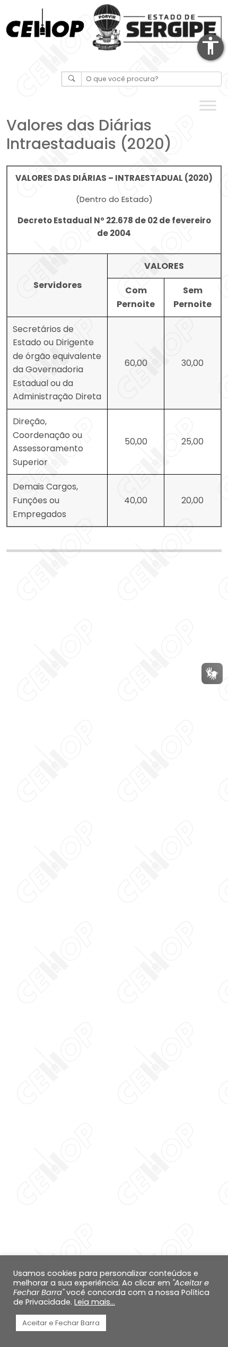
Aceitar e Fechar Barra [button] (61, 1323)
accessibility (210, 45)
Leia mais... (94, 1302)
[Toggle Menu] (207, 106)
